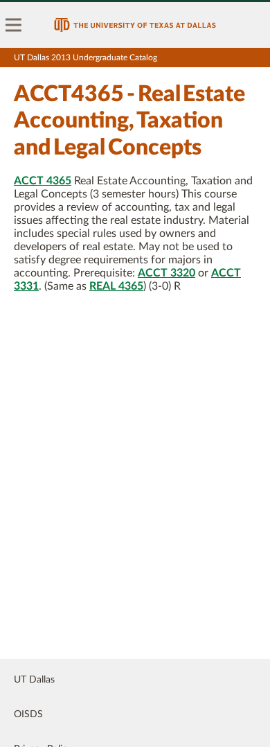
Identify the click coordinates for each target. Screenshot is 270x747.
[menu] (14, 25)
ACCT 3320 (166, 273)
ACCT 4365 (42, 180)
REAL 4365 (116, 286)
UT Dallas (34, 680)
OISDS (28, 714)
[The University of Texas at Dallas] (135, 25)
